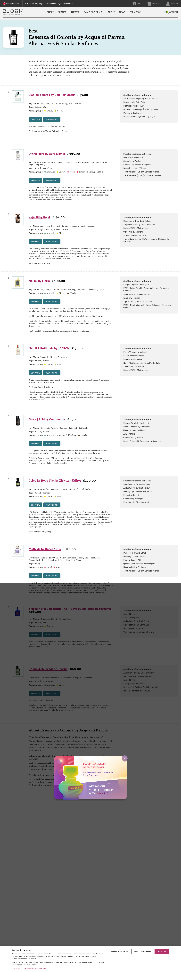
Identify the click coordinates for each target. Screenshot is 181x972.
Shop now (35, 119)
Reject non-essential (142, 951)
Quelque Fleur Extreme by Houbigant (139, 564)
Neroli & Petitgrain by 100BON (49, 348)
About (111, 12)
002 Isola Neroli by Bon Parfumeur (52, 95)
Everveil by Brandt (131, 495)
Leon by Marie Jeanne (132, 359)
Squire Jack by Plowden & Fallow (137, 301)
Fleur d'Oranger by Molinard (135, 352)
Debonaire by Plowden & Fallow (137, 221)
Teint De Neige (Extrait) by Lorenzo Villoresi (142, 175)
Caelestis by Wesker (132, 161)
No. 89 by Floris (39, 281)
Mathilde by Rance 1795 (133, 106)
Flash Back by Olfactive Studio (136, 502)
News (122, 12)
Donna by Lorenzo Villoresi (134, 168)
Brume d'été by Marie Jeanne (136, 228)
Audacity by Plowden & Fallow (136, 294)
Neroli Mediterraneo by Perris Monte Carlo (141, 363)
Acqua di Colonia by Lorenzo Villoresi (139, 224)
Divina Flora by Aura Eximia (47, 154)
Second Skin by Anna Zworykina (137, 165)
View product (52, 119)
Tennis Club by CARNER (133, 366)
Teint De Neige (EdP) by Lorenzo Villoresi (141, 172)
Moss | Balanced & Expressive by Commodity (142, 441)
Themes (75, 12)
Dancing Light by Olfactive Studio (138, 491)
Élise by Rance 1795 (132, 560)
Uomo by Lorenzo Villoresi (134, 430)
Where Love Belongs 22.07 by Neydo (139, 116)
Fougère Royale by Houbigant (136, 284)
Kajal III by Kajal (39, 217)
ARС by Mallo (129, 434)
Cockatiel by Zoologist (133, 499)
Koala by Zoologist (131, 298)
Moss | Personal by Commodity (136, 427)
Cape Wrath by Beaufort (133, 437)
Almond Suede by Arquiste (134, 235)
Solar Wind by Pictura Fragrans (136, 484)
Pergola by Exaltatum (132, 113)
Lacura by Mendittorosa (133, 356)
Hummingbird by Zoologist (134, 567)
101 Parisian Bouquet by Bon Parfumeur (140, 98)
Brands (62, 12)
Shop (50, 12)
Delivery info (69, 4)
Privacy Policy (16, 968)
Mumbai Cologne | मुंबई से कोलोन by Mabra (140, 109)
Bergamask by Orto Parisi (134, 102)
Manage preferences (119, 951)
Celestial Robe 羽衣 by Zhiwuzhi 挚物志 (55, 480)
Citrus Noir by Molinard (133, 232)
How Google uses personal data (34, 968)
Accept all (162, 951)
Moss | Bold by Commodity (47, 419)
